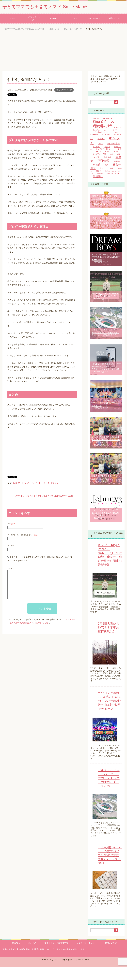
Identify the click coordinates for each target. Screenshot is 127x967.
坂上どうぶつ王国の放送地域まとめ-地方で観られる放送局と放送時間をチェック (106, 439)
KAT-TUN (96, 118)
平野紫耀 (103, 160)
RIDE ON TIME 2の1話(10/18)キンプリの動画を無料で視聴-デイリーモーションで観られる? (106, 198)
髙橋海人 (98, 176)
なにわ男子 (106, 134)
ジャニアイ (96, 147)
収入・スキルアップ (64, 90)
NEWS (110, 125)
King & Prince (103, 121)
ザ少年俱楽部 (113, 143)
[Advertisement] (64, 52)
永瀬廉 (97, 164)
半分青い (116, 151)
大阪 (118, 154)
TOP (25, 29)
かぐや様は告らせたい (101, 132)
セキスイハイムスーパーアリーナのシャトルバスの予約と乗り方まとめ (105, 332)
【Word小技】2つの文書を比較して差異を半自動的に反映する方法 (43, 496)
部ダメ (98, 171)
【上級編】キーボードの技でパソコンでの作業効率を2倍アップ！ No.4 (110, 855)
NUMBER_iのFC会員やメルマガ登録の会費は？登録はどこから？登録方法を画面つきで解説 (106, 366)
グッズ (100, 144)
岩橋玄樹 (107, 157)
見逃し (102, 168)
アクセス (101, 139)
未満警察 (116, 161)
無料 (107, 165)
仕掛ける (46, 483)
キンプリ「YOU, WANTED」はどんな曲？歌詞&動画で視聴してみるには (106, 403)
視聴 (111, 168)
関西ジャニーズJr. (113, 173)
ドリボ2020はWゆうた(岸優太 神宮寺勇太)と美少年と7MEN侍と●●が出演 (106, 257)
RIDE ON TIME (101, 127)
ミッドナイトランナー (104, 149)
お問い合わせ (114, 18)
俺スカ (98, 152)
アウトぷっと (24, 483)
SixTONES (117, 127)
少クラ (96, 157)
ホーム (13, 18)
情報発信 (55, 483)
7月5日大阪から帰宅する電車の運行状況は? (108, 627)
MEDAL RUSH (98, 125)
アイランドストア (33, 18)
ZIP (105, 130)
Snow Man (96, 130)
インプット (36, 483)
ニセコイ (107, 147)
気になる (16, 943)
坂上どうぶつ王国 (99, 154)
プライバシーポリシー (86, 943)
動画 (107, 151)
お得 (15, 483)
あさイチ (114, 130)
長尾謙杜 (100, 173)
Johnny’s (53, 18)
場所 (111, 154)
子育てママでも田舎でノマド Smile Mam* (44, 6)
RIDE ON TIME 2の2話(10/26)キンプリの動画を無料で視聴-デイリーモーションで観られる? (106, 220)
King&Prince (107, 118)
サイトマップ (94, 18)
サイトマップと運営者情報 (56, 943)
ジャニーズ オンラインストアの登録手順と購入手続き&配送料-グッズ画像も (106, 512)
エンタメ (74, 18)
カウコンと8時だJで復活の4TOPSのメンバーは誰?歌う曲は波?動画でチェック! (109, 700)
